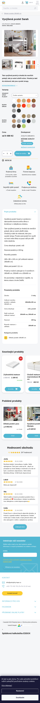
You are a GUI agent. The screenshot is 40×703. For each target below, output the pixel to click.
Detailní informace (8, 85)
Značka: (7, 25)
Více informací (7, 685)
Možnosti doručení (28, 147)
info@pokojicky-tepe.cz (13, 582)
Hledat (35, 8)
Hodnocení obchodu (20, 447)
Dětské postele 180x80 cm (17, 337)
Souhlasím (20, 697)
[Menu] (37, 2)
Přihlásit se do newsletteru (12, 567)
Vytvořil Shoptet (12, 625)
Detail (12, 435)
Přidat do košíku (21, 153)
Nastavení (20, 691)
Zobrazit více (20, 527)
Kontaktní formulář (12, 593)
